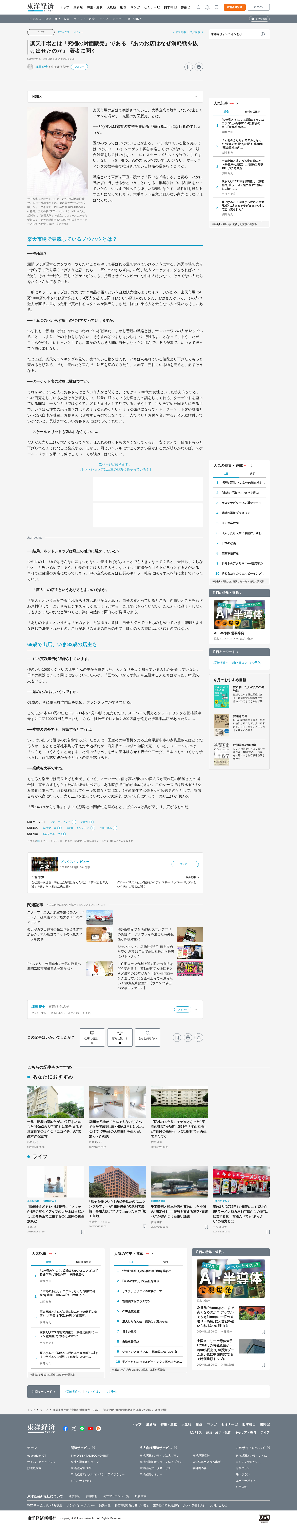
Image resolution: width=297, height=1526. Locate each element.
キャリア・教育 (84, 18)
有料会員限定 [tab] (252, 111)
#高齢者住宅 (221, 662)
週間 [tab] (252, 473)
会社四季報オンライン (85, 1461)
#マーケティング (61, 821)
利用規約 (241, 1486)
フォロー (79, 66)
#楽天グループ (51, 834)
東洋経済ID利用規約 (166, 1505)
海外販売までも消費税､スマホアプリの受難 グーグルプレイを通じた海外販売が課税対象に (146, 934)
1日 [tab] (226, 473)
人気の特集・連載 (228, 465)
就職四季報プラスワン (236, 513)
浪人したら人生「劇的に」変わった (244, 533)
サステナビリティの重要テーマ (241, 502)
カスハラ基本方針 (194, 1505)
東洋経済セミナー (151, 1474)
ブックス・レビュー (75, 861)
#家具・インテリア (78, 827)
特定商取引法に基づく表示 (132, 1505)
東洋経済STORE (81, 1468)
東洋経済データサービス (155, 1468)
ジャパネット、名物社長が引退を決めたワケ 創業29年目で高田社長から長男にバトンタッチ (146, 951)
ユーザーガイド (246, 1480)
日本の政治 (229, 543)
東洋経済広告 (201, 1455)
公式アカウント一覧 (116, 1496)
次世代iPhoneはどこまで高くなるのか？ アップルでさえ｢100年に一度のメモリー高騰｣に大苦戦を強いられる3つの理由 (215, 1317)
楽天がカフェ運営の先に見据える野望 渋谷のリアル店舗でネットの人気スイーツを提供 (55, 934)
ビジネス (35, 18)
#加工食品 (106, 827)
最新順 (78, 7)
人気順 (111, 7)
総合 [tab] (226, 111)
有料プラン (243, 1468)
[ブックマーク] (188, 67)
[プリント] (199, 67)
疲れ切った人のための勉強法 (248, 688)
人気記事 (221, 103)
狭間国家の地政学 (244, 745)
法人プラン (243, 1474)
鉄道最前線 (34, 1468)
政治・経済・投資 (57, 18)
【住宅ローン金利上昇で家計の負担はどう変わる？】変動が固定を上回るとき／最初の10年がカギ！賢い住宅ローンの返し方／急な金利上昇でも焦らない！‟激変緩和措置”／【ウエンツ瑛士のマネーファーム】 (145, 976)
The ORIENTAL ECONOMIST (90, 1455)
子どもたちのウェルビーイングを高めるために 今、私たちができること (244, 573)
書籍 (184, 7)
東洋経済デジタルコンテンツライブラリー (98, 1474)
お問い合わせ (218, 1505)
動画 (123, 7)
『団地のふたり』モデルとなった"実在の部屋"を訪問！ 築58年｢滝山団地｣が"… (242, 144)
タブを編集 (261, 19)
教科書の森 (200, 1468)
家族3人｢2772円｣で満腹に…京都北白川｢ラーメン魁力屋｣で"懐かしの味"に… (243, 185)
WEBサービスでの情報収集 (44, 1505)
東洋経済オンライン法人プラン (159, 1455)
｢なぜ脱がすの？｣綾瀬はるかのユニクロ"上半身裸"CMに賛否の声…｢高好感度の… (243, 123)
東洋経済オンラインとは (226, 34)
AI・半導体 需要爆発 (229, 633)
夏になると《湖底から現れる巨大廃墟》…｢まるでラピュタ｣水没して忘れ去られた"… (243, 205)
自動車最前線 (230, 553)
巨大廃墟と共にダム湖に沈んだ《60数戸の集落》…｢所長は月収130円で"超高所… (242, 164)
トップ (65, 7)
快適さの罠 (240, 716)
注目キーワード (224, 652)
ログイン (259, 7)
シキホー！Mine (81, 1480)
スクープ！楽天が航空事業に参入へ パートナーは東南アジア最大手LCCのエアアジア (55, 917)
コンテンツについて (248, 1461)
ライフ (103, 18)
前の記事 (181, 32)
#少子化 (255, 662)
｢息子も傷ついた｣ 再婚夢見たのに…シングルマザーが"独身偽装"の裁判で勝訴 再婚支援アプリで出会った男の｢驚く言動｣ (117, 1209)
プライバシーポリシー (80, 1505)
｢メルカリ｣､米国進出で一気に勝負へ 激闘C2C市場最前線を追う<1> (54, 966)
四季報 (169, 7)
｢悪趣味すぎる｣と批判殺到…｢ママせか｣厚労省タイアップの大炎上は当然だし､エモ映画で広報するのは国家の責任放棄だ (55, 1214)
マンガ (135, 7)
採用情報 (92, 1496)
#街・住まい (240, 662)
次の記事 (195, 32)
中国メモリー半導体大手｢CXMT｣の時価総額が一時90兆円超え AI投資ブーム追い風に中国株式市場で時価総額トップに (215, 1350)
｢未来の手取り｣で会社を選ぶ (240, 492)
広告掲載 (140, 1496)
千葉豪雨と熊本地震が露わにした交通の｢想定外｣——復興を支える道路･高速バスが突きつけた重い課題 (179, 1211)
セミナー (150, 7)
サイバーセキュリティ (41, 1461)
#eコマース (49, 827)
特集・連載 (95, 7)
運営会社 (74, 1496)
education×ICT (36, 1455)
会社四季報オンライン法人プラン (161, 1461)
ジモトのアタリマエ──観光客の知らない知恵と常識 (244, 563)
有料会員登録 (234, 7)
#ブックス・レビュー (70, 32)
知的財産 (104, 1505)
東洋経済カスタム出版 (207, 1461)
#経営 (84, 821)
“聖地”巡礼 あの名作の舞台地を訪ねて (244, 482)
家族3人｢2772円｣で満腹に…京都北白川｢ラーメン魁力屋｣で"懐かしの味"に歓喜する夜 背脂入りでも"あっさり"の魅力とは (240, 1214)
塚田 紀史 (42, 66)
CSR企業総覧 (230, 523)
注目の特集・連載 (226, 592)
